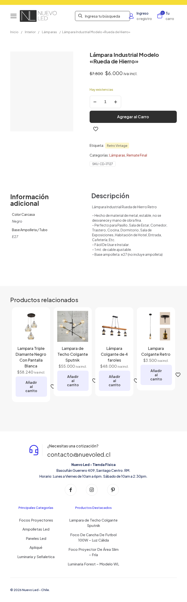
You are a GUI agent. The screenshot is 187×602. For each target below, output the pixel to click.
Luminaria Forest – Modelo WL (93, 564)
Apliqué (35, 547)
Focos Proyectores (36, 520)
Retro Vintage (117, 146)
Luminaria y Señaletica (36, 556)
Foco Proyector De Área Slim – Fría (93, 552)
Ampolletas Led (35, 529)
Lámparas (49, 32)
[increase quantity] (116, 102)
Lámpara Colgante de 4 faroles (114, 354)
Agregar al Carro (133, 116)
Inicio (14, 32)
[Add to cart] (39, 317)
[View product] (39, 328)
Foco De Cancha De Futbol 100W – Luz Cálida (93, 537)
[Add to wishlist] (39, 338)
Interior (30, 32)
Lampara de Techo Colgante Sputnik (72, 354)
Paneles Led (36, 538)
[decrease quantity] (95, 102)
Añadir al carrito (31, 386)
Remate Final (137, 155)
